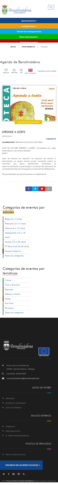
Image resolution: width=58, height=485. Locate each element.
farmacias (10, 426)
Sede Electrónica (14, 407)
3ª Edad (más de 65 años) (17, 246)
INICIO (13, 47)
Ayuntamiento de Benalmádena (20, 481)
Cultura (8, 280)
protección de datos (15, 454)
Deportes (9, 289)
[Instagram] (19, 474)
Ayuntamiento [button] (28, 21)
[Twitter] (4, 474)
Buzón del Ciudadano (16, 403)
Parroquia (9, 308)
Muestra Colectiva (13, 251)
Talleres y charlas (12, 294)
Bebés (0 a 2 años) (13, 219)
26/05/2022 (6, 136)
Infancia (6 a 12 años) (15, 228)
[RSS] (24, 474)
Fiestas (8, 298)
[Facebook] (8, 474)
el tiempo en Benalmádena (17, 435)
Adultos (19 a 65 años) (15, 242)
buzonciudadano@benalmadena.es (23, 378)
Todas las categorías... (15, 255)
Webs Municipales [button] (28, 37)
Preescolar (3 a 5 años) (15, 223)
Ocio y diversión (12, 284)
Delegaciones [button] (28, 26)
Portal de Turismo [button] (29, 42)
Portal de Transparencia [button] (29, 31)
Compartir (51, 139)
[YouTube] (13, 474)
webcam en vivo (13, 431)
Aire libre (9, 303)
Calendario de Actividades (47, 71)
